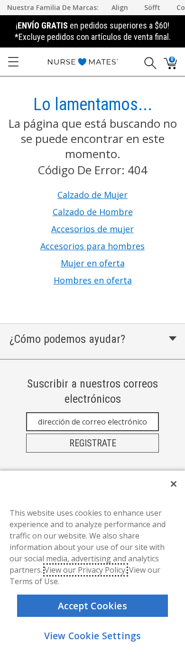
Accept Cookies (92, 605)
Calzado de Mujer (92, 194)
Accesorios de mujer (92, 229)
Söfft (152, 7)
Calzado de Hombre (93, 212)
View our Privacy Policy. (86, 570)
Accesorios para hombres (92, 246)
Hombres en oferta (93, 280)
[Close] (173, 483)
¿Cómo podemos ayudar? (67, 339)
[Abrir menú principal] (13, 61)
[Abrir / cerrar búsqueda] (147, 62)
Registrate (92, 443)
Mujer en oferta (93, 263)
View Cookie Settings (92, 635)
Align (119, 7)
